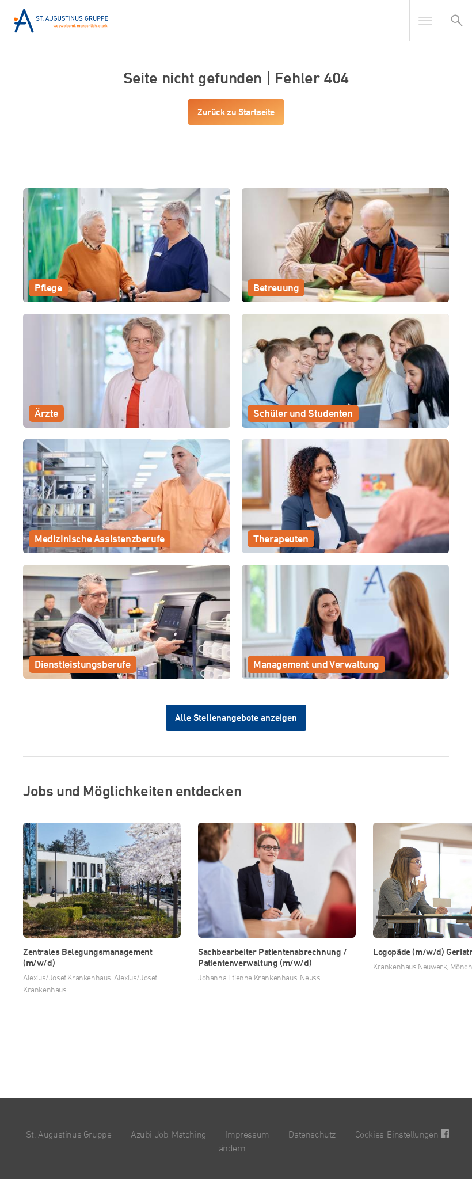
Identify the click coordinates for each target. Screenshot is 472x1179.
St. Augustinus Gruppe (69, 1134)
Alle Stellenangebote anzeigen (236, 717)
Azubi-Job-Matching (168, 1134)
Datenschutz (312, 1134)
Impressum (247, 1134)
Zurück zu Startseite (236, 112)
